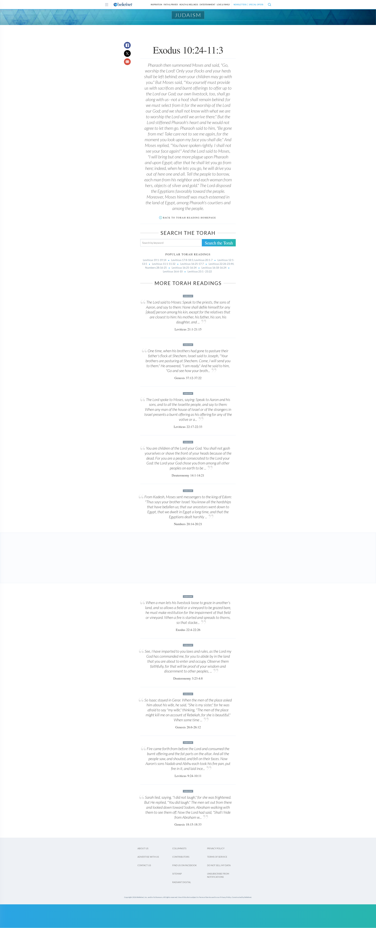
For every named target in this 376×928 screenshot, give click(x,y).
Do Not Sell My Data (219, 865)
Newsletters (240, 4)
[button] (269, 4)
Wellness (188, 4)
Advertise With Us (148, 856)
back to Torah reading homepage (189, 217)
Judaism (188, 15)
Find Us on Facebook (184, 865)
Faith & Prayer (171, 4)
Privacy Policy (215, 848)
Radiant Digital (181, 882)
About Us (142, 848)
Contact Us (144, 865)
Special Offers (256, 4)
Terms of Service (217, 856)
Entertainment (207, 4)
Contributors (180, 856)
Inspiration (156, 4)
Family (223, 4)
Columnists (179, 848)
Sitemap (177, 873)
